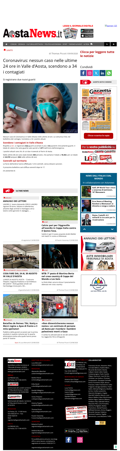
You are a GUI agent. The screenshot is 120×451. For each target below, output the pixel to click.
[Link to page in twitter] (96, 73)
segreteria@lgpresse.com (78, 373)
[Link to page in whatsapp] (109, 73)
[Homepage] (6, 44)
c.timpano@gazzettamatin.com (42, 399)
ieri (12, 146)
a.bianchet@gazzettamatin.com (43, 373)
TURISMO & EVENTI (75, 44)
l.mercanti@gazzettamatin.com (42, 365)
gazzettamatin (25, 290)
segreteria (26, 240)
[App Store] (87, 36)
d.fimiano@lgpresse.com (73, 398)
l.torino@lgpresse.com (72, 390)
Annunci (8, 198)
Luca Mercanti (25, 342)
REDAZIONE (12, 409)
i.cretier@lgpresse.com (72, 394)
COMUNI (13, 44)
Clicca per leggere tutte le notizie (97, 54)
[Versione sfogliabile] (71, 31)
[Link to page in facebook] (83, 73)
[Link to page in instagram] (90, 73)
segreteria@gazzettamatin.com (18, 420)
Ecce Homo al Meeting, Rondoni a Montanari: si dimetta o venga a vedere (103, 203)
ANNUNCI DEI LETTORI (14, 201)
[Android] (87, 31)
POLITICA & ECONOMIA (53, 44)
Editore (10, 375)
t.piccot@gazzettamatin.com (41, 411)
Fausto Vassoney (63, 240)
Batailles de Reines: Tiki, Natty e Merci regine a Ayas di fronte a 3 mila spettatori (20, 326)
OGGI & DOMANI (22, 270)
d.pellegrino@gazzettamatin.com (43, 392)
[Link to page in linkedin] (102, 73)
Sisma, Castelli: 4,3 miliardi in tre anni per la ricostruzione (103, 217)
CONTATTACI (36, 436)
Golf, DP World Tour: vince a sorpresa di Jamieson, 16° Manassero (103, 189)
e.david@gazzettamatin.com (41, 386)
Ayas (16, 342)
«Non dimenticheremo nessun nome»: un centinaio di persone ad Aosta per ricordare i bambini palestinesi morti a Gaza (59, 327)
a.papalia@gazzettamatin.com (42, 405)
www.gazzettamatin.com (16, 371)
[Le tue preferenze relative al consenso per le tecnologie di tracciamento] (116, 447)
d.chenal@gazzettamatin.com (42, 380)
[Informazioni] (92, 44)
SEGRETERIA (36, 421)
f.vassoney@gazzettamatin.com (43, 418)
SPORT (65, 44)
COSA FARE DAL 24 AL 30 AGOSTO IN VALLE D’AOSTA (20, 275)
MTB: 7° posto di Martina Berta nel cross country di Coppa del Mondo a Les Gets (58, 276)
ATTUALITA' (47, 320)
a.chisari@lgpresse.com (77, 381)
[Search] (107, 44)
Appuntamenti (10, 270)
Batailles (8, 320)
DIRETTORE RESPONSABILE (41, 360)
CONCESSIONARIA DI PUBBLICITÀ (76, 360)
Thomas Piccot (58, 53)
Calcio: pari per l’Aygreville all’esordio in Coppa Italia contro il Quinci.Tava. (59, 228)
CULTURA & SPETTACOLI (34, 44)
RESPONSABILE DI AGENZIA (74, 377)
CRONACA (21, 44)
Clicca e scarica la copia (98, 135)
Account (67, 385)
